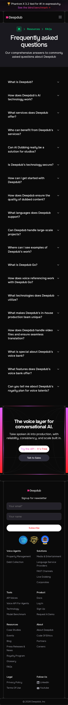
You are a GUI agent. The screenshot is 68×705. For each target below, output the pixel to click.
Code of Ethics (45, 635)
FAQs (9, 666)
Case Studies (14, 629)
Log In (40, 603)
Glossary (11, 661)
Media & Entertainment (49, 556)
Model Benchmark (16, 614)
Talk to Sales (34, 457)
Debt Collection (15, 562)
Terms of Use (14, 687)
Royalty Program (16, 655)
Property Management (19, 556)
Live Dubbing (44, 576)
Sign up (41, 608)
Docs (39, 597)
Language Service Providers (46, 564)
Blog (9, 641)
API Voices (12, 597)
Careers (41, 646)
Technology (13, 608)
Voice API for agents (18, 603)
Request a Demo (45, 614)
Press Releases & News (16, 648)
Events (10, 635)
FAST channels (45, 571)
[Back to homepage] (14, 17)
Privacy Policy (14, 682)
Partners (41, 641)
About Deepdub (45, 629)
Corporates (43, 582)
